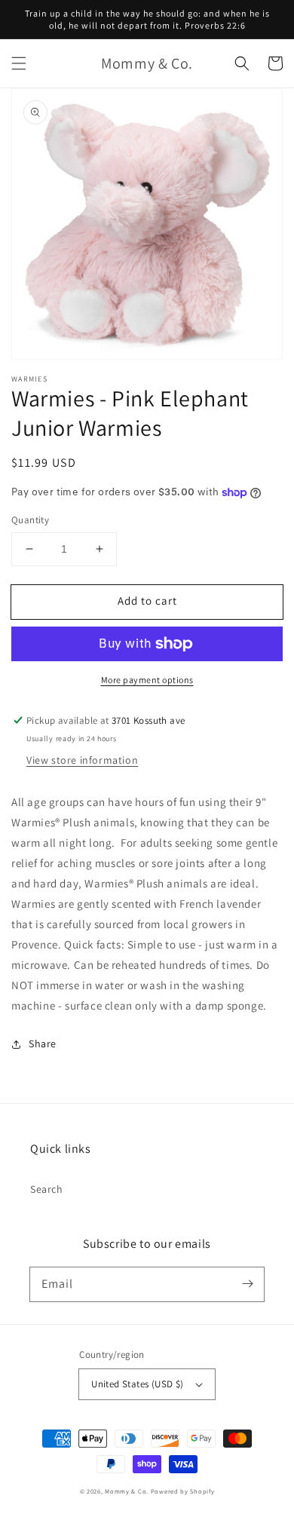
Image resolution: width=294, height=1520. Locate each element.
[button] (18, 63)
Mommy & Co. (127, 1491)
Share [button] (43, 1043)
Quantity (30, 519)
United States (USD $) (137, 1384)
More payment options (147, 679)
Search (46, 1189)
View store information (82, 760)
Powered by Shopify (183, 1491)
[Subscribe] (247, 1284)
